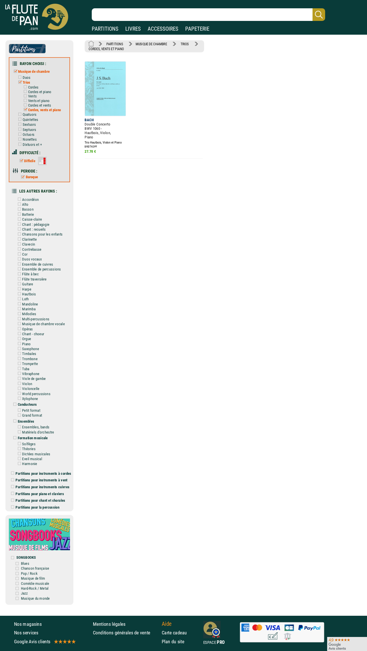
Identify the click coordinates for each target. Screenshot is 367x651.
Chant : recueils (34, 229)
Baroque (32, 177)
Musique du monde (35, 598)
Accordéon (30, 199)
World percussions (36, 393)
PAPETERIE (197, 29)
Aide (167, 624)
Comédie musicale (35, 583)
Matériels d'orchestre (38, 432)
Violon (27, 383)
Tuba (25, 368)
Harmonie (29, 464)
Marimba (29, 309)
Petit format (31, 410)
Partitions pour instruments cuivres (42, 487)
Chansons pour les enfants (42, 234)
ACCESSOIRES (163, 29)
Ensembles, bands (35, 427)
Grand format (32, 415)
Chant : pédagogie (35, 224)
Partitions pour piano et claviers (39, 493)
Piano (26, 344)
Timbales (29, 354)
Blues (25, 563)
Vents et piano (38, 101)
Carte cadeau (174, 633)
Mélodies (29, 314)
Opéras (27, 329)
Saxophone (30, 348)
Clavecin (28, 244)
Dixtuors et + (32, 144)
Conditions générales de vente (126, 633)
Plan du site (173, 641)
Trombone (30, 358)
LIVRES (133, 29)
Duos (27, 77)
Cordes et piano (39, 92)
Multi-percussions (35, 319)
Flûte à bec (30, 274)
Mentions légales (109, 624)
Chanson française (35, 568)
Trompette (30, 364)
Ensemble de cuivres (37, 264)
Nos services (26, 633)
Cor (25, 254)
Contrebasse (31, 249)
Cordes (33, 87)
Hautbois (29, 294)
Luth (25, 299)
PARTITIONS (105, 29)
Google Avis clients (32, 641)
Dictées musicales (36, 454)
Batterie (28, 214)
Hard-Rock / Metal (34, 588)
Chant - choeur (33, 334)
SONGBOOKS (26, 557)
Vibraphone (30, 373)
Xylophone (30, 398)
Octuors (29, 134)
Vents (32, 96)
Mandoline (30, 304)
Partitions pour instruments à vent (41, 480)
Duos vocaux (32, 259)
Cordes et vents (39, 105)
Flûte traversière (34, 279)
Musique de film (33, 578)
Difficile (29, 161)
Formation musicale (33, 438)
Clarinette (29, 239)
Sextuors (29, 124)
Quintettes (30, 119)
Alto (25, 204)
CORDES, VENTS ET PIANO (106, 49)
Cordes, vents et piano (44, 110)
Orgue (26, 339)
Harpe (26, 289)
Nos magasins (28, 624)
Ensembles (26, 421)
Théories (29, 449)
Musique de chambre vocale (43, 324)
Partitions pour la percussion (37, 507)
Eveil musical (32, 458)
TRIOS (185, 44)
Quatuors (29, 114)
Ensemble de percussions (41, 269)
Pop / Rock (29, 573)
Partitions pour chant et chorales (40, 500)
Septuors (29, 129)
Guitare (27, 284)
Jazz (24, 593)
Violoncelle (30, 389)
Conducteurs (27, 404)
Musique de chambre (34, 71)
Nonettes (30, 139)
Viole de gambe (34, 379)
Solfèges (29, 444)
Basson (27, 209)
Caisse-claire (32, 219)
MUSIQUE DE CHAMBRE (151, 44)
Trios (26, 82)
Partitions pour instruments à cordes (43, 473)
